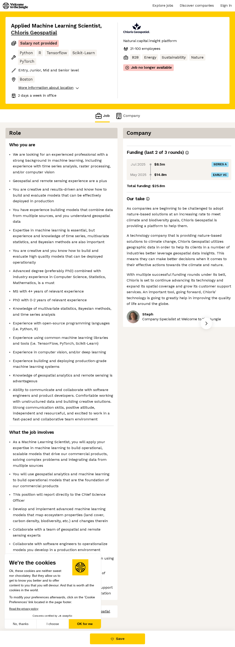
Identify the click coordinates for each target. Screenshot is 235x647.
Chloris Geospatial (34, 33)
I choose (53, 624)
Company (131, 115)
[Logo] (15, 6)
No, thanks (20, 624)
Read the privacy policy (23, 608)
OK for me (85, 624)
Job (106, 115)
